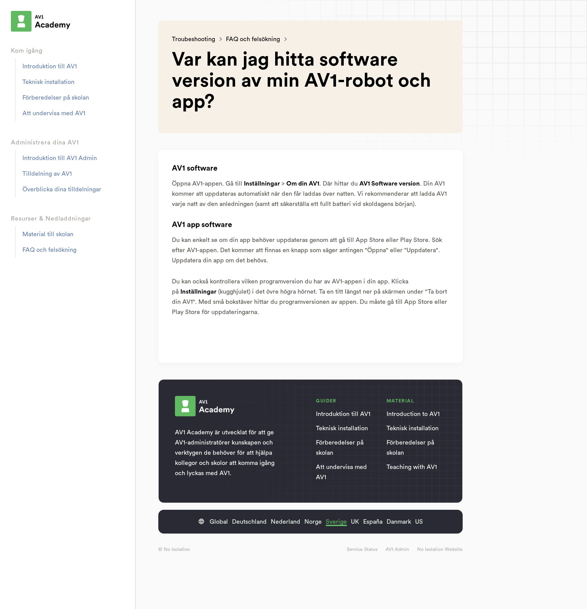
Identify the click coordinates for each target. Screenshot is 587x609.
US (419, 522)
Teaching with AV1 (412, 467)
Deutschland (249, 522)
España (373, 522)
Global (219, 522)
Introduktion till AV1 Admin (59, 158)
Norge (313, 522)
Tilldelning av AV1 (47, 174)
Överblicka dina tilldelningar (61, 189)
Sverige (336, 522)
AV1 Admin (397, 549)
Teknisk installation (48, 82)
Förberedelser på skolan (55, 97)
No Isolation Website (440, 549)
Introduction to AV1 (413, 414)
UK (355, 522)
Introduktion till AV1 (49, 66)
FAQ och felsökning (49, 250)
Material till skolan (47, 234)
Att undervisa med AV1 (53, 113)
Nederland (285, 522)
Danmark (399, 522)
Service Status (362, 549)
